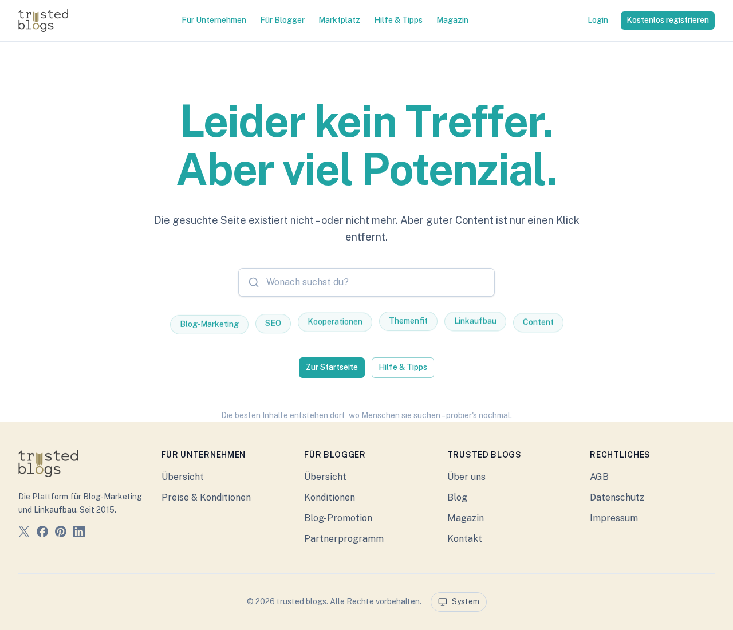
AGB (599, 476)
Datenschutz (617, 497)
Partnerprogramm (344, 538)
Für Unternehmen (214, 20)
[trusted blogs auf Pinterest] (60, 533)
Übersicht (182, 476)
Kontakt (464, 538)
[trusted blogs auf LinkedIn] (79, 533)
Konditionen (329, 497)
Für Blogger (282, 20)
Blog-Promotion (338, 518)
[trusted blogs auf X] (24, 533)
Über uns (466, 476)
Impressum (614, 518)
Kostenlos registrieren (667, 20)
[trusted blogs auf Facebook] (42, 533)
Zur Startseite (332, 367)
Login (598, 20)
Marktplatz (339, 20)
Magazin (452, 20)
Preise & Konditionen (206, 497)
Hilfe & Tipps (398, 20)
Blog (457, 497)
